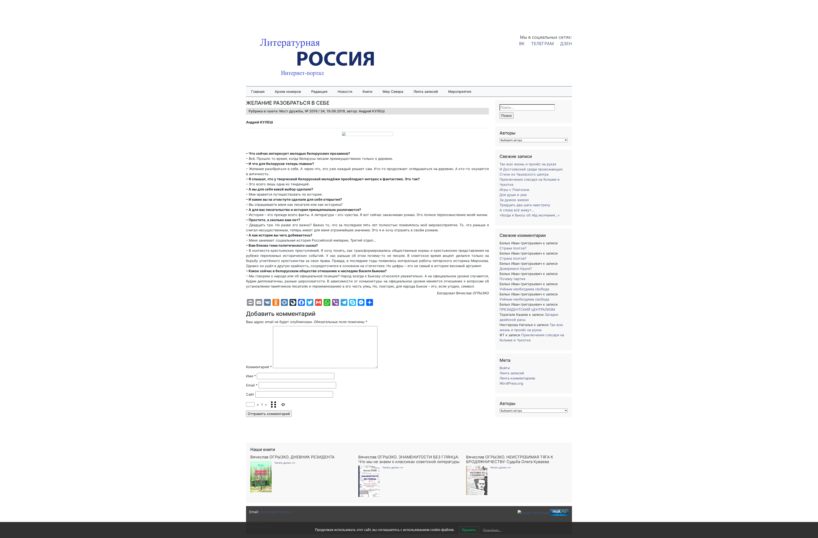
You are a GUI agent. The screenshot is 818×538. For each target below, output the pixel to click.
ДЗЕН (566, 43)
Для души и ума (513, 195)
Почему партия (512, 279)
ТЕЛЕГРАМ (542, 43)
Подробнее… (492, 530)
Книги (367, 91)
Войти (505, 368)
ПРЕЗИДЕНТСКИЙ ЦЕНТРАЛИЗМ (527, 309)
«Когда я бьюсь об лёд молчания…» (530, 215)
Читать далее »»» (284, 462)
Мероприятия (459, 91)
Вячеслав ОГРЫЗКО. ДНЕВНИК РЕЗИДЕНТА (292, 457)
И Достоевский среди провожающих (531, 169)
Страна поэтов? (513, 248)
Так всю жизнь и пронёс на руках (528, 164)
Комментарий (259, 367)
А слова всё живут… (517, 210)
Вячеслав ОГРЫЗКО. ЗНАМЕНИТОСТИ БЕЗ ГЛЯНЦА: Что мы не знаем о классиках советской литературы (408, 459)
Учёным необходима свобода (524, 289)
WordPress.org (511, 383)
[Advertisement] (34, 14)
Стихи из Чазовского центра (524, 174)
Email (252, 385)
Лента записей (425, 91)
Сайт (250, 394)
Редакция (319, 91)
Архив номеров (288, 91)
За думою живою (514, 200)
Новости (345, 91)
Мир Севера (393, 91)
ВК (522, 43)
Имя (251, 376)
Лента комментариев (517, 378)
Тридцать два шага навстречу (525, 205)
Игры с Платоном (514, 189)
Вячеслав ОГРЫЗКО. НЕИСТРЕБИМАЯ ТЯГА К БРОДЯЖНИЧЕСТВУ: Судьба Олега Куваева (509, 459)
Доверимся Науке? (516, 268)
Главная (258, 91)
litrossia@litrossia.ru (276, 512)
